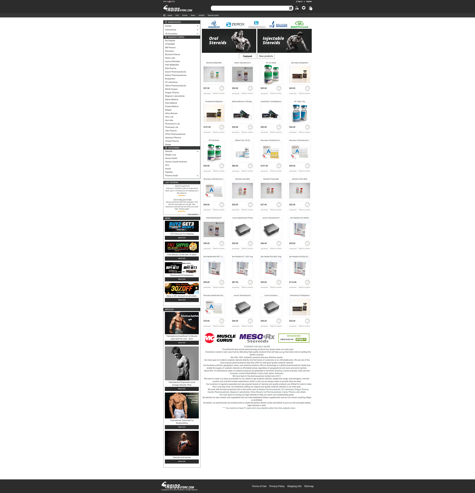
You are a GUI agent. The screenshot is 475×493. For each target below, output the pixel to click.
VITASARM (170, 44)
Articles (201, 15)
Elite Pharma (170, 68)
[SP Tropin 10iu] (299, 113)
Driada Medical (171, 106)
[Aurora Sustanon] (271, 307)
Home (169, 15)
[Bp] (258, 24)
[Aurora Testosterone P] (271, 229)
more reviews (192, 214)
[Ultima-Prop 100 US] (242, 151)
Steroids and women (182, 457)
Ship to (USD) (169, 1)
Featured (247, 56)
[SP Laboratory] (301, 24)
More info (182, 238)
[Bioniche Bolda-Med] (213, 74)
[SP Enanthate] (213, 151)
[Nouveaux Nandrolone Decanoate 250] (213, 307)
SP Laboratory (171, 82)
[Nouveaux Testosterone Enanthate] (299, 151)
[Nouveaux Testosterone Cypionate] (213, 190)
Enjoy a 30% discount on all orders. (182, 296)
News (193, 15)
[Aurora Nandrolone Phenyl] (242, 229)
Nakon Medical (171, 99)
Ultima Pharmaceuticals (175, 86)
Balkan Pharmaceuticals (175, 75)
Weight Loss (170, 155)
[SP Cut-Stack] (271, 74)
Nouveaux (169, 51)
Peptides (169, 172)
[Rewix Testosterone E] (242, 74)
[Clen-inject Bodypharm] (299, 74)
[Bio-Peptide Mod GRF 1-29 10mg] (213, 268)
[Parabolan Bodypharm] (213, 113)
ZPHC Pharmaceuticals (175, 134)
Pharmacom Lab (172, 124)
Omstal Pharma (172, 141)
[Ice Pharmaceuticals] (237, 24)
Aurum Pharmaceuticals (175, 72)
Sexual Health (171, 158)
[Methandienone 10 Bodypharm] (242, 113)
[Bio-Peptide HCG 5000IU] (299, 229)
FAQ (177, 15)
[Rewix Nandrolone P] (213, 229)
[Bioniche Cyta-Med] (242, 190)
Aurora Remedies (172, 61)
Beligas (168, 110)
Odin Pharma (171, 131)
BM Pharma (170, 48)
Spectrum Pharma (173, 138)
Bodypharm (170, 79)
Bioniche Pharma (172, 54)
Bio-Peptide (170, 41)
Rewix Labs (170, 58)
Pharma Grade (171, 176)
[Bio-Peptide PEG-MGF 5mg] (271, 268)
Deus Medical (171, 103)
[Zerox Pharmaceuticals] (215, 24)
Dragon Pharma (172, 93)
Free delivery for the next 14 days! (181, 254)
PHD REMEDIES (172, 65)
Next (310, 25)
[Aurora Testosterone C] (242, 307)
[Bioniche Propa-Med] (271, 190)
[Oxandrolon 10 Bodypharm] (271, 113)
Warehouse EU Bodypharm (181, 275)
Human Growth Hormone (176, 162)
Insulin (168, 169)
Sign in (300, 1)
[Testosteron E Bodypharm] (299, 307)
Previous (203, 25)
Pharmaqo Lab (171, 127)
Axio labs (169, 120)
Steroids (168, 151)
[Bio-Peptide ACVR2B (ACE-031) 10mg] (299, 268)
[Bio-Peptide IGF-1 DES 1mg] (242, 268)
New (266, 56)
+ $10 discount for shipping (182, 234)
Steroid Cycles (213, 15)
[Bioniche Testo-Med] (299, 190)
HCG (167, 165)
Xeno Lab (169, 117)
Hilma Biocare (171, 113)
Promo (184, 15)
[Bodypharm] (279, 24)
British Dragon (171, 89)
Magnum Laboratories (175, 96)
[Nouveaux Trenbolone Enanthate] (271, 151)
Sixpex (168, 144)
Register (309, 1)
